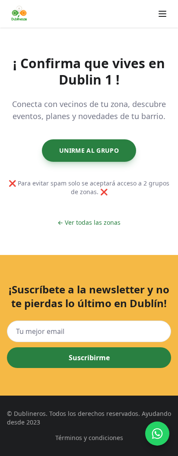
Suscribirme (89, 357)
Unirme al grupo (89, 150)
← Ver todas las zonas (89, 222)
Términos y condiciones (89, 438)
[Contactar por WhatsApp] (157, 433)
